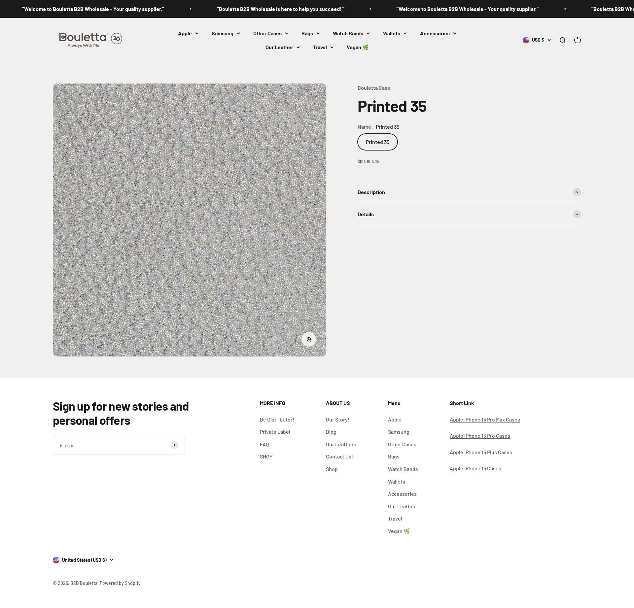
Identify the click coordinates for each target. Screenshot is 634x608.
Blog (331, 431)
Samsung (222, 33)
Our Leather (279, 47)
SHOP (266, 456)
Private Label (275, 431)
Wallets (391, 33)
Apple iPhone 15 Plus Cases (481, 452)
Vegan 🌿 (358, 47)
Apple (185, 33)
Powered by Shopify (120, 583)
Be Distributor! (277, 419)
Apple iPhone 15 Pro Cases (480, 435)
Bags (307, 33)
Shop (332, 469)
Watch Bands (348, 33)
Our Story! (337, 419)
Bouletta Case (374, 87)
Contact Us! (339, 456)
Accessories (435, 33)
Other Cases (267, 33)
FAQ (264, 444)
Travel (320, 47)
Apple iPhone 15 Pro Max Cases (485, 419)
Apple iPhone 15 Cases (475, 468)
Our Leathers (341, 444)
